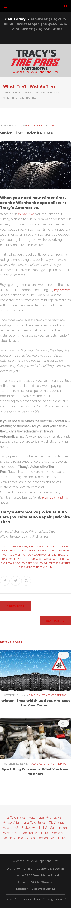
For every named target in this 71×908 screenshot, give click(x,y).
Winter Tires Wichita (39, 567)
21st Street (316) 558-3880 (37, 29)
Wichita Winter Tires (46, 563)
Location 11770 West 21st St (35, 888)
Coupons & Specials (50, 868)
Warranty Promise (19, 868)
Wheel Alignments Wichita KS (24, 822)
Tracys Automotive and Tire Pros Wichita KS (31, 92)
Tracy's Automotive (37, 554)
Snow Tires (47, 550)
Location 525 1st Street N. (35, 882)
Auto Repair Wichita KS (45, 817)
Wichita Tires (23, 563)
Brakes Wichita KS (34, 828)
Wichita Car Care (47, 559)
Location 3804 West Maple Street (35, 875)
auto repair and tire (55, 497)
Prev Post (17, 606)
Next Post (54, 620)
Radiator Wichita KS (35, 833)
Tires (51, 125)
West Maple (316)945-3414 (42, 24)
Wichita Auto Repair (22, 559)
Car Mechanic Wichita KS (48, 838)
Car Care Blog (35, 125)
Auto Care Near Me (15, 546)
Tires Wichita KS (14, 817)
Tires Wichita (15, 554)
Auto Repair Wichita (26, 550)
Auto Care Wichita (40, 546)
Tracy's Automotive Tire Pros (47, 695)
